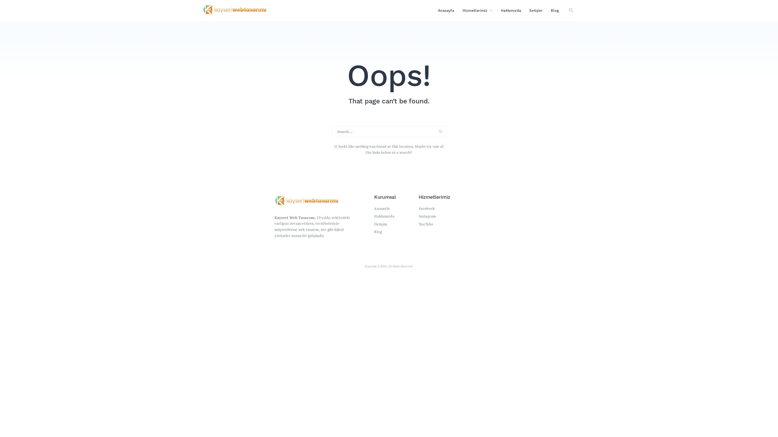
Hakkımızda (511, 10)
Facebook (427, 208)
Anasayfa (446, 10)
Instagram (427, 216)
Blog (555, 10)
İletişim (536, 10)
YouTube (426, 224)
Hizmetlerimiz (475, 10)
